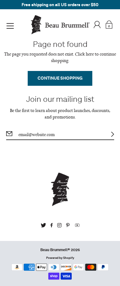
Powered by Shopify (60, 258)
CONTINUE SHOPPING (60, 78)
